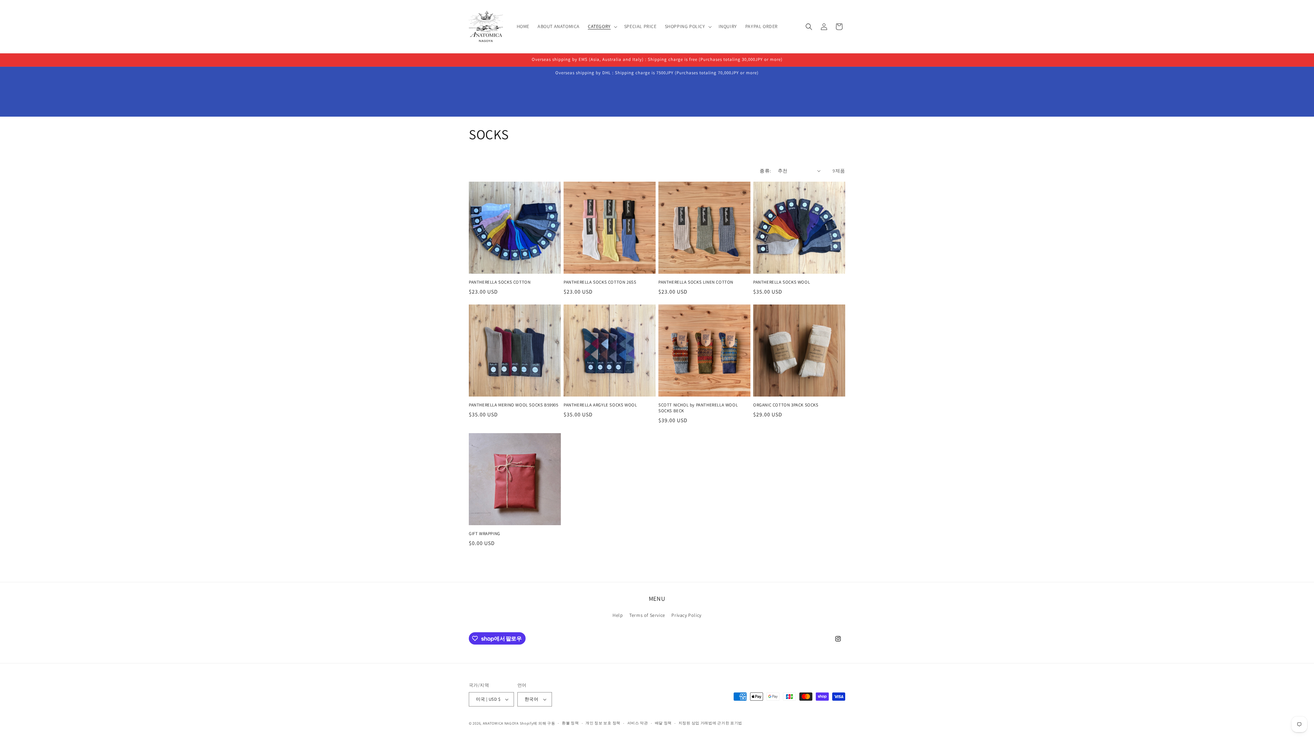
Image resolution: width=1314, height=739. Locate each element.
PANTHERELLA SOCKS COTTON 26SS (600, 282)
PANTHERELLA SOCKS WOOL (781, 282)
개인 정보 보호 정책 (602, 723)
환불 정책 (570, 723)
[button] (602, 26)
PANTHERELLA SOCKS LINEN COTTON (695, 282)
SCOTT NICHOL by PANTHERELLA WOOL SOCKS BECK (698, 408)
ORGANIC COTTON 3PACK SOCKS (786, 405)
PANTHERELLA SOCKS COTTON (499, 282)
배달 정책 (663, 723)
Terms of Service (647, 615)
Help (618, 615)
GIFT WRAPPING (484, 533)
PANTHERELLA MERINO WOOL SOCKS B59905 (513, 405)
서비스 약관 (637, 723)
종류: (765, 171)
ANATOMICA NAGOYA (501, 723)
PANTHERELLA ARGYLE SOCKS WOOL (600, 405)
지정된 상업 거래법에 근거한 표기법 (710, 723)
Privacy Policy (686, 615)
